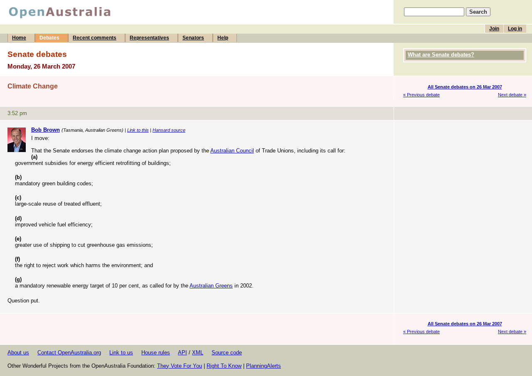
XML (197, 352)
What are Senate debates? (441, 55)
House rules (155, 352)
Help (222, 38)
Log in (515, 29)
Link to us (121, 352)
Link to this (138, 130)
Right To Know (224, 366)
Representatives (149, 38)
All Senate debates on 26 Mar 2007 (465, 86)
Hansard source (169, 130)
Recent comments (94, 38)
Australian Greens (211, 286)
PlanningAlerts (263, 366)
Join (494, 29)
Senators (193, 38)
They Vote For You (179, 366)
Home (19, 38)
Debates (49, 38)
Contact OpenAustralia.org (69, 352)
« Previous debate (421, 94)
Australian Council (232, 150)
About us (18, 352)
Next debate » (512, 94)
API (182, 352)
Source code (227, 352)
